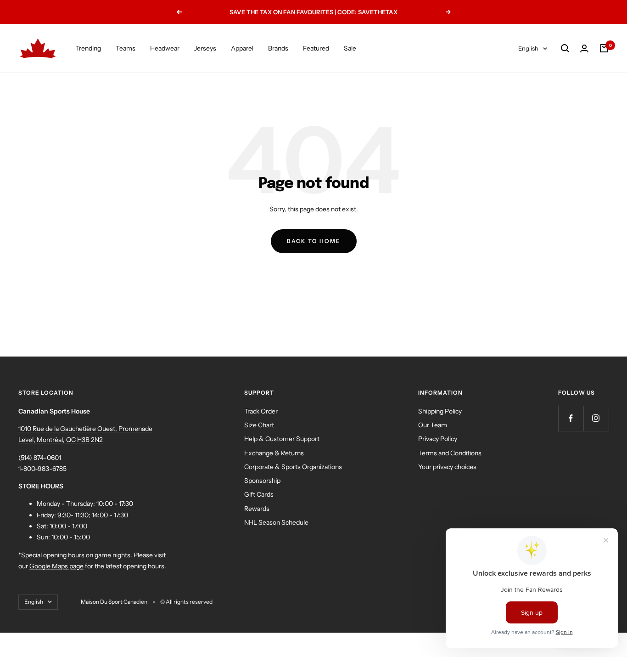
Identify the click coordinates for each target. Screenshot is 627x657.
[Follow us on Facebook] (570, 418)
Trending (88, 48)
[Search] (565, 48)
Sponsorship (262, 480)
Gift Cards (259, 494)
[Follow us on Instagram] (596, 418)
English (528, 48)
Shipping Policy (440, 411)
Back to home (314, 241)
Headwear (164, 48)
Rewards (256, 508)
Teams (125, 48)
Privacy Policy (437, 439)
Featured (316, 48)
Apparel (242, 48)
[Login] (584, 48)
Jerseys (205, 48)
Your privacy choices (447, 467)
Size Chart (259, 425)
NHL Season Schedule (276, 522)
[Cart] (604, 48)
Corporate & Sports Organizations (293, 467)
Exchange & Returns (274, 453)
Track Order (261, 411)
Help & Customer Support (281, 439)
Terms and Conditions (449, 453)
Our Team (432, 425)
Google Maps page (56, 566)
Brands (278, 48)
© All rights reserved (186, 601)
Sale (350, 48)
